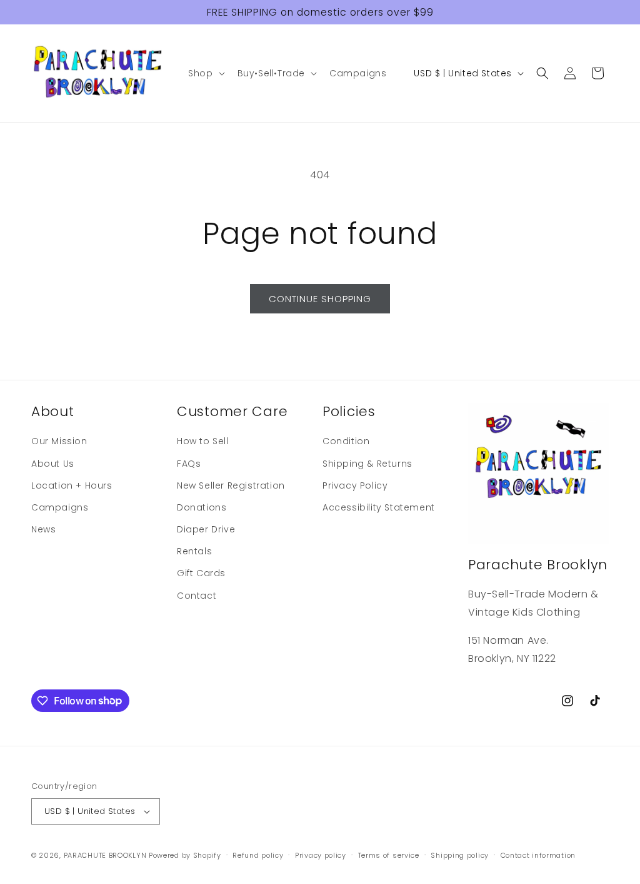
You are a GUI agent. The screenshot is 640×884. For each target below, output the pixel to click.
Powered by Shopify (185, 855)
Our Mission (59, 441)
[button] (205, 73)
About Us (52, 463)
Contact (196, 595)
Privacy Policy (355, 485)
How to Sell (203, 441)
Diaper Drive (206, 529)
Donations (201, 507)
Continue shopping (320, 298)
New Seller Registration (231, 485)
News (43, 529)
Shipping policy (460, 855)
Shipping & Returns (367, 463)
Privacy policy (320, 855)
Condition (345, 441)
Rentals (194, 551)
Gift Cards (201, 573)
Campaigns (59, 507)
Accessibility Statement (378, 507)
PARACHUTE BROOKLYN (105, 855)
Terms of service (388, 855)
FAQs (189, 463)
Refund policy (257, 855)
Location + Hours (71, 485)
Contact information (538, 855)
